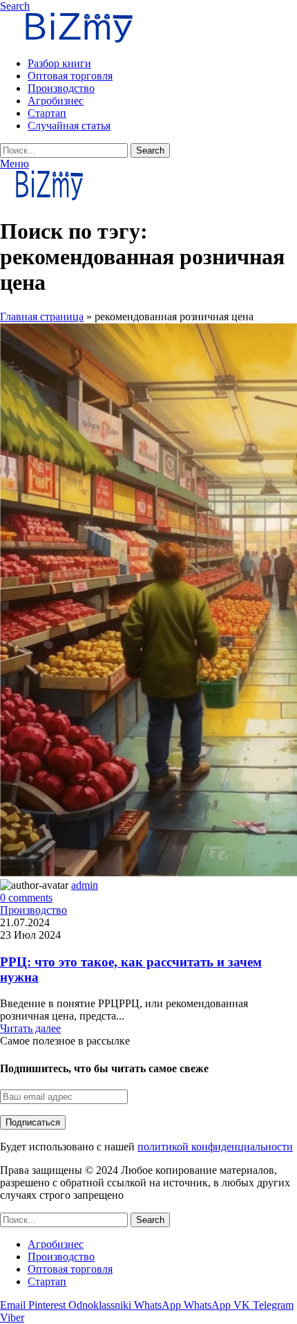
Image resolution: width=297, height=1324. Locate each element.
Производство (33, 910)
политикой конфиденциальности (215, 1146)
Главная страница (42, 316)
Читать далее (30, 1028)
